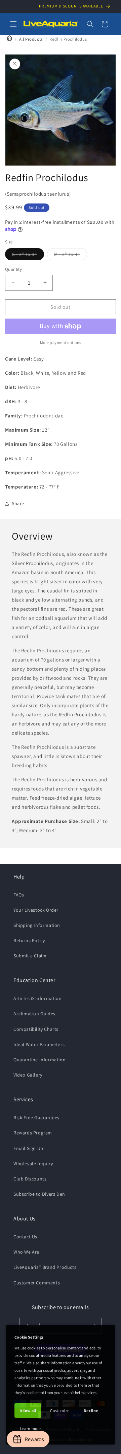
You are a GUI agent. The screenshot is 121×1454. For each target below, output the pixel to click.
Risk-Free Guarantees (36, 1117)
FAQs (18, 895)
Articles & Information (37, 998)
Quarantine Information (39, 1060)
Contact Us (25, 1237)
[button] (13, 24)
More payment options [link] (60, 342)
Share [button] (18, 503)
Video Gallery (27, 1075)
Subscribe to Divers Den (39, 1194)
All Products (31, 39)
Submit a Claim (29, 956)
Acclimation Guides (34, 1014)
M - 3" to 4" (70, 255)
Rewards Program (32, 1133)
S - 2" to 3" (28, 255)
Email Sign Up (28, 1148)
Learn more (30, 1428)
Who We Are (26, 1252)
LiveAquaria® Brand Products (44, 1267)
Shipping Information (36, 925)
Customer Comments (36, 1283)
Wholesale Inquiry (33, 1163)
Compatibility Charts (35, 1029)
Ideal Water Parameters (39, 1044)
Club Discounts (29, 1179)
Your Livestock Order (35, 910)
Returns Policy (29, 940)
